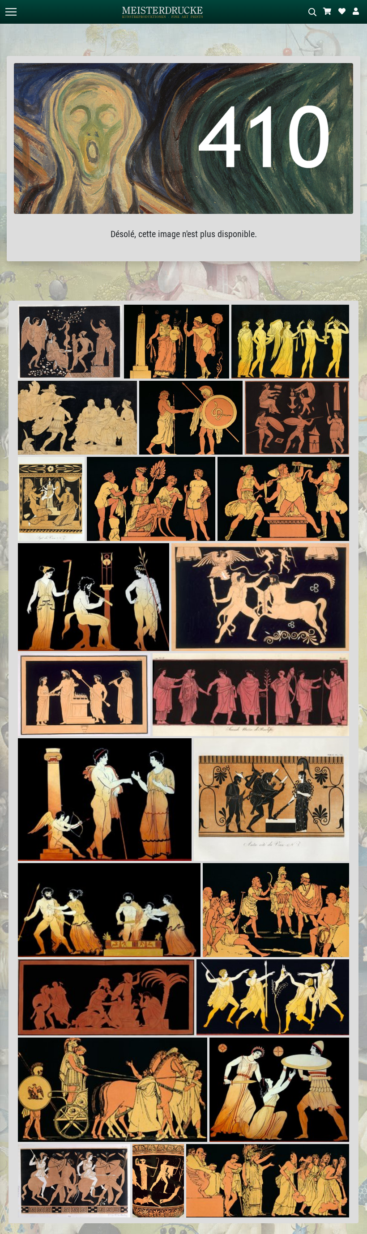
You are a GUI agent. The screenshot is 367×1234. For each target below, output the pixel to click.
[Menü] (11, 12)
